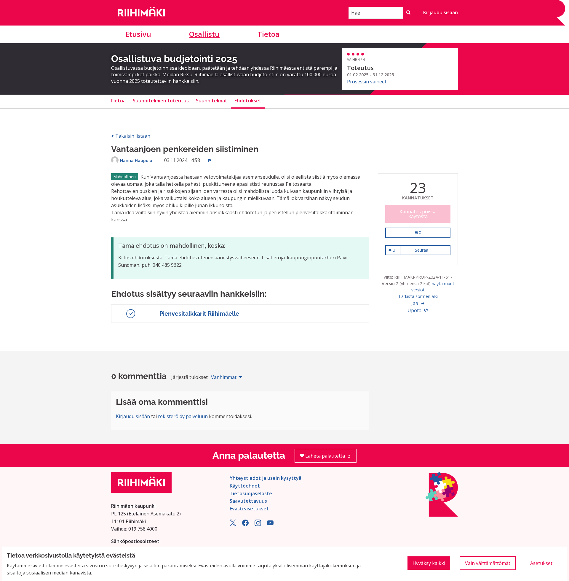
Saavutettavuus (248, 501)
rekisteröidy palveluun (183, 416)
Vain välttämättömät (487, 563)
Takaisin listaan (132, 136)
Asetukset (541, 563)
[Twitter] (233, 524)
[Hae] (408, 13)
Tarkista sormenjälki (418, 296)
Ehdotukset (247, 100)
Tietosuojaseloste (251, 493)
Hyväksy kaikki (429, 563)
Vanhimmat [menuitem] (223, 377)
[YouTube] (270, 524)
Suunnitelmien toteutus (161, 100)
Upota (415, 310)
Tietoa (268, 34)
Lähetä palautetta (330, 458)
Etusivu (138, 34)
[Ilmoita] (209, 160)
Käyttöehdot (245, 485)
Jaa (415, 303)
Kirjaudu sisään (440, 12)
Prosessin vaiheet (366, 81)
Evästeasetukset (249, 508)
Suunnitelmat (211, 100)
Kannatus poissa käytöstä (418, 214)
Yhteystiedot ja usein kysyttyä (265, 478)
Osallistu (204, 34)
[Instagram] (258, 524)
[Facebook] (245, 524)
